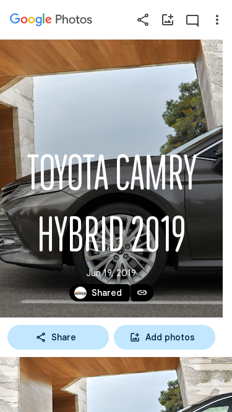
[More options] (217, 19)
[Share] (143, 19)
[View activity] (192, 19)
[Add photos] (167, 19)
